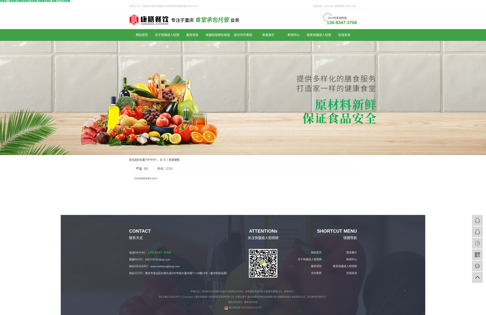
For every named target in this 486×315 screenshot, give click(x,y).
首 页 (163, 159)
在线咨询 (344, 35)
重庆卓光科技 (251, 302)
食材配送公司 (298, 297)
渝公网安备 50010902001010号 (245, 307)
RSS (348, 6)
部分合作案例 (243, 35)
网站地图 (340, 6)
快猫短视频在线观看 (218, 37)
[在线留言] (477, 266)
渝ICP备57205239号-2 (170, 297)
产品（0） (143, 168)
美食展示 (268, 35)
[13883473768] (477, 243)
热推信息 (317, 6)
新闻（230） (166, 168)
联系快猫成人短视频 (319, 37)
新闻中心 (294, 35)
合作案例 (316, 272)
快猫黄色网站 (284, 297)
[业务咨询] (477, 220)
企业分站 (328, 6)
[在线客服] (477, 231)
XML (354, 6)
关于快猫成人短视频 (167, 37)
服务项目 (192, 35)
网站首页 (142, 35)
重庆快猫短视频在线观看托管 (262, 297)
